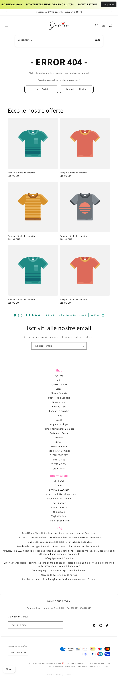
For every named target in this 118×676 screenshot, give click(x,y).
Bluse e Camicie (59, 393)
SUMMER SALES (59, 446)
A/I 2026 (59, 375)
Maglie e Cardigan (58, 424)
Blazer (59, 388)
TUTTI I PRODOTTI (59, 455)
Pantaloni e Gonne (58, 433)
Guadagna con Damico (59, 498)
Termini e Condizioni (59, 520)
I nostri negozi (59, 502)
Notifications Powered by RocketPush (59, 675)
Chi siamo (59, 480)
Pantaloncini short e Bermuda (59, 428)
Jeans (59, 419)
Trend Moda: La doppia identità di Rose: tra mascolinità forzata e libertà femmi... (59, 546)
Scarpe (59, 441)
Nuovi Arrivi (41, 89)
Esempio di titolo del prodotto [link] (21, 172)
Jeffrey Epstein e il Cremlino (59, 558)
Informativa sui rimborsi (100, 663)
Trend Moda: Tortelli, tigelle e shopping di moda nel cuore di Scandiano (59, 533)
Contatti (59, 485)
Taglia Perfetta (59, 516)
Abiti (59, 380)
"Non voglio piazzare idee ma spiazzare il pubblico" (59, 570)
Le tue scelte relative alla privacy (59, 494)
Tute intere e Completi (58, 450)
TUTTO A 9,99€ (59, 464)
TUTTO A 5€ (59, 459)
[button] (6, 25)
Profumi (59, 437)
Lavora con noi (59, 507)
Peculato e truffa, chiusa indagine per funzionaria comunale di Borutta (59, 579)
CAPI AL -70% (59, 406)
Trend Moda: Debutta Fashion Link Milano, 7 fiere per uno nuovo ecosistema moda (59, 537)
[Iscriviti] (83, 346)
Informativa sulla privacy (77, 663)
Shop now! (108, 4)
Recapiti (107, 666)
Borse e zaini (59, 402)
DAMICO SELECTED (59, 489)
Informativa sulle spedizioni (89, 666)
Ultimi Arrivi (59, 468)
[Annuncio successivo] (112, 12)
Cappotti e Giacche (59, 410)
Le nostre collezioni (76, 89)
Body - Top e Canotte (59, 397)
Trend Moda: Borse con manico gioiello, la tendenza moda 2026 (59, 541)
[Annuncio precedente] (6, 12)
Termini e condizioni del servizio (62, 666)
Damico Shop (40, 663)
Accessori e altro (58, 384)
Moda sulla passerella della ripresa (59, 574)
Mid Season (59, 511)
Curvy (59, 415)
